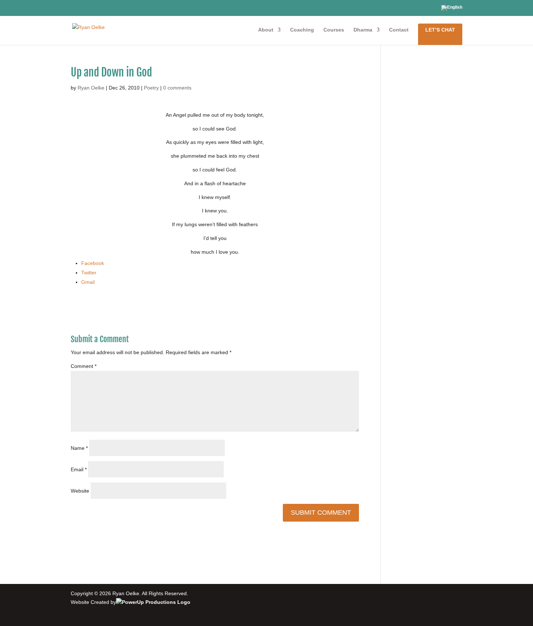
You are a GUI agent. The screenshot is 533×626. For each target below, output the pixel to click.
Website (80, 491)
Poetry (151, 88)
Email (79, 469)
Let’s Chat (440, 30)
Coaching (302, 30)
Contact (399, 30)
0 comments (177, 88)
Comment (83, 366)
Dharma (363, 30)
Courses (333, 30)
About (265, 30)
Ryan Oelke (91, 88)
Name (79, 448)
